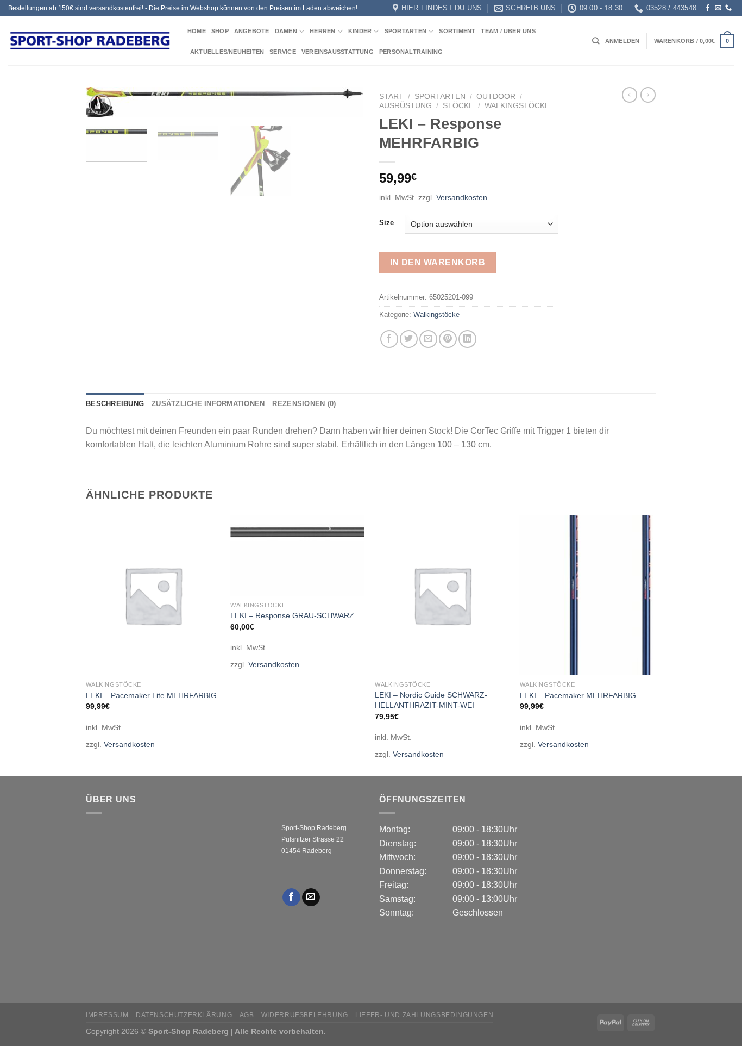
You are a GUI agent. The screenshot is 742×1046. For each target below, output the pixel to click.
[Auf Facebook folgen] (708, 8)
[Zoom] (100, 104)
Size (386, 223)
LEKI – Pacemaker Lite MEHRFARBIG (151, 695)
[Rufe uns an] (728, 8)
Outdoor (495, 96)
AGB (247, 1015)
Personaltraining (411, 51)
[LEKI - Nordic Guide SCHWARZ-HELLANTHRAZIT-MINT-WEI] (442, 595)
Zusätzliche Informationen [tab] (208, 404)
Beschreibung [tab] (115, 404)
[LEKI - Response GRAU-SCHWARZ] (297, 555)
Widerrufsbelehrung (304, 1015)
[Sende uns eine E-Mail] (718, 8)
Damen (286, 31)
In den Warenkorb (437, 262)
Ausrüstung (405, 106)
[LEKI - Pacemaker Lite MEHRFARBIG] (153, 595)
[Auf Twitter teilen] (409, 339)
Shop (220, 31)
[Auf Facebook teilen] (389, 339)
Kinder (360, 31)
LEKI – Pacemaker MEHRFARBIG (578, 695)
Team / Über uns (508, 31)
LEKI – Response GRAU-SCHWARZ (292, 615)
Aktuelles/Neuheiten (227, 51)
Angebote (251, 31)
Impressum (107, 1015)
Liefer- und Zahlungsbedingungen (424, 1015)
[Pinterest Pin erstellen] (448, 339)
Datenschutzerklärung (184, 1015)
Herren (322, 31)
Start (391, 96)
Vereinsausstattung (337, 51)
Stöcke (458, 106)
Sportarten (405, 31)
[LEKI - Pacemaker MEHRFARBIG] (587, 595)
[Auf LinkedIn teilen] (467, 339)
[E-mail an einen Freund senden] (428, 339)
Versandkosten (461, 197)
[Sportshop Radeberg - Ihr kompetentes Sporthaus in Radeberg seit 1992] (89, 40)
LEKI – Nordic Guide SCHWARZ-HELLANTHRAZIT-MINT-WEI (431, 699)
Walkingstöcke (517, 106)
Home (196, 31)
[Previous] (86, 644)
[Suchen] (595, 41)
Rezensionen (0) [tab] (304, 404)
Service (282, 51)
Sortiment (457, 31)
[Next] (344, 110)
